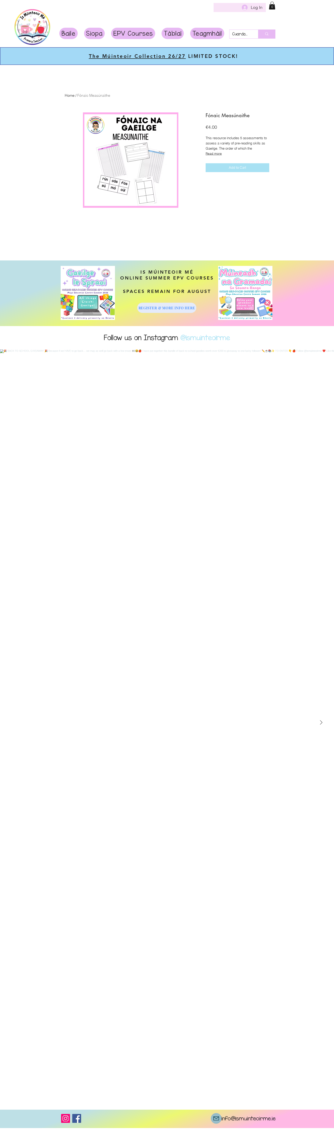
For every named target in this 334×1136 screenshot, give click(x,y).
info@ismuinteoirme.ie (248, 1118)
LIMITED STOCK (209, 56)
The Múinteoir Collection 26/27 (138, 56)
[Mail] (216, 1118)
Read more (214, 153)
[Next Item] (321, 722)
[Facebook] (76, 1118)
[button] (272, 6)
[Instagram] (65, 1118)
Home (70, 95)
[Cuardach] (266, 34)
